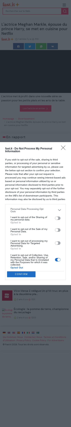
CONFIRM (21, 274)
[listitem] (35, 210)
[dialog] (35, 213)
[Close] (64, 149)
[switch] (57, 218)
